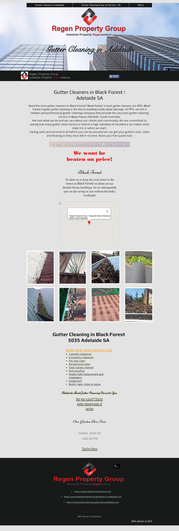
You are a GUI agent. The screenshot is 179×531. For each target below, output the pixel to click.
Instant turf (75, 381)
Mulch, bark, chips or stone (85, 384)
